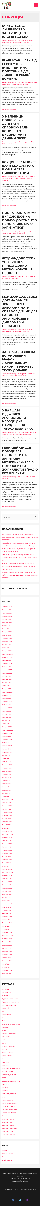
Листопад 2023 (7, 692)
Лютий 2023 (6, 720)
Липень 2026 (6, 610)
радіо (4, 1097)
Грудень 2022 (7, 727)
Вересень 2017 (7, 907)
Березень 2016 (7, 961)
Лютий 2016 (6, 964)
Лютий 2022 (6, 755)
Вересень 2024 (7, 660)
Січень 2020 (6, 828)
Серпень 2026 (7, 606)
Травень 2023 (7, 711)
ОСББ (4, 1078)
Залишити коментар (9, 40)
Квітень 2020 (6, 818)
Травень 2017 (7, 916)
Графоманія (6, 1037)
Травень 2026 (7, 616)
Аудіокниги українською (10, 1002)
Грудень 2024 (7, 651)
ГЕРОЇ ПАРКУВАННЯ (9, 1033)
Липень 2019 (6, 847)
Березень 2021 (7, 790)
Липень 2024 (6, 667)
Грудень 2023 (7, 689)
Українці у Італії (7, 1122)
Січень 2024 (6, 686)
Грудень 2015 (7, 970)
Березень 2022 (7, 752)
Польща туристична (16, 178)
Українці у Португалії (9, 1128)
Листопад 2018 (7, 872)
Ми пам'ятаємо (7, 1071)
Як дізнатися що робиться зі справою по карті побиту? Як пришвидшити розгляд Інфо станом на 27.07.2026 (19, 575)
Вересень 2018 (7, 879)
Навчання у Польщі (9, 1075)
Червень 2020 (7, 812)
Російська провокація (9, 1103)
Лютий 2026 (6, 626)
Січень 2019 (6, 866)
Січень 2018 (6, 901)
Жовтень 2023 (7, 695)
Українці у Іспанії (8, 1119)
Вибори (20, 142)
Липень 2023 (6, 705)
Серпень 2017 (7, 910)
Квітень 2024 (6, 676)
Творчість (5, 1116)
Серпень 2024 (7, 663)
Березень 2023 (7, 717)
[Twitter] (20, 1200)
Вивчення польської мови (11, 1024)
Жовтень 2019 (7, 837)
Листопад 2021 (7, 765)
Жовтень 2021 (7, 768)
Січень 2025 (6, 648)
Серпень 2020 (7, 806)
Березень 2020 (7, 822)
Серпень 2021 (7, 774)
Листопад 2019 (7, 834)
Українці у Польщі (8, 1125)
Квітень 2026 (6, 619)
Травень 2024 (7, 673)
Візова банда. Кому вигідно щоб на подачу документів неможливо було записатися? (19, 220)
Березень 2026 (7, 622)
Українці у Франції (8, 1135)
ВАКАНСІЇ (5, 1008)
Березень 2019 (7, 860)
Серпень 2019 (7, 844)
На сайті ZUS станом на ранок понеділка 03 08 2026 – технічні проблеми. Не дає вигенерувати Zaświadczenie (18, 566)
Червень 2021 (7, 781)
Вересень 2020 (7, 803)
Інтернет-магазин (8, 1046)
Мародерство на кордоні (26, 176)
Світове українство (9, 1113)
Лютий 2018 (6, 897)
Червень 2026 (7, 613)
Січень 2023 (6, 724)
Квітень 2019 (6, 856)
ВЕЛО (4, 1011)
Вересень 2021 (7, 771)
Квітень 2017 (6, 920)
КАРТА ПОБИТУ (7, 1052)
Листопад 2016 (7, 935)
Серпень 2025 (7, 638)
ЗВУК (4, 1043)
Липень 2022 (6, 743)
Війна (4, 1030)
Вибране (5, 1021)
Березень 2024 (7, 679)
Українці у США (7, 1132)
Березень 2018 (7, 894)
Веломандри (6, 1014)
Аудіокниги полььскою (10, 999)
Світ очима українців (9, 1109)
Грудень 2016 (7, 932)
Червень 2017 (7, 913)
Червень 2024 (7, 670)
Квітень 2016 (6, 958)
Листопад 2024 (7, 654)
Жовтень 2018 (7, 875)
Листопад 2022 (7, 730)
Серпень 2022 (7, 739)
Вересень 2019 (7, 841)
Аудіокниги (6, 995)
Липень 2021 (6, 777)
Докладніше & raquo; (9, 109)
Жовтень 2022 (7, 733)
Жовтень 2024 (7, 657)
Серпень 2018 (7, 882)
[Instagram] (27, 1200)
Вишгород (5, 1027)
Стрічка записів (7, 1154)
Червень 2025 (7, 641)
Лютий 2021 (6, 793)
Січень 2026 (6, 629)
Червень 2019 (7, 850)
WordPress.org (7, 1160)
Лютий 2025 (6, 644)
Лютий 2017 (6, 926)
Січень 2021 (6, 796)
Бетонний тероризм (9, 1005)
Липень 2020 (6, 809)
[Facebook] (13, 1200)
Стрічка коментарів (9, 1157)
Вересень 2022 (7, 736)
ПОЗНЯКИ (5, 376)
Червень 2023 (7, 708)
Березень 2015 (7, 973)
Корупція (21, 40)
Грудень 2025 (7, 632)
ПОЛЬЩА (5, 1090)
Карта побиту (7, 1056)
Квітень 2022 (6, 749)
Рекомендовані (7, 1100)
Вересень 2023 (7, 698)
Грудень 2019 (7, 831)
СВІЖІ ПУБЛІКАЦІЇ (8, 1106)
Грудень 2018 (7, 869)
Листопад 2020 (7, 799)
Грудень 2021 (7, 761)
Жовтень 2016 (7, 939)
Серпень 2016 (7, 945)
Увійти (4, 1150)
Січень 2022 (6, 758)
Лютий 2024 (6, 682)
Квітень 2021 (6, 787)
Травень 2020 (7, 815)
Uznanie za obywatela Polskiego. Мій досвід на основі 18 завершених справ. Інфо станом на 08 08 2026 (19, 557)
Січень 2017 (6, 929)
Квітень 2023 (6, 714)
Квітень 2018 (6, 891)
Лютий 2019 (6, 863)
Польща (27, 82)
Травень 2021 (7, 784)
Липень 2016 (6, 948)
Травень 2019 (7, 853)
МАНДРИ (5, 1065)
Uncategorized (22, 374)
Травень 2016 (7, 954)
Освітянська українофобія (11, 1081)
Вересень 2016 (7, 942)
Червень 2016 (7, 951)
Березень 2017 (7, 923)
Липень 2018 (6, 885)
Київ (3, 1059)
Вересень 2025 (7, 635)
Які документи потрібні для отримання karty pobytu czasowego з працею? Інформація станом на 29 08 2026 (20, 537)
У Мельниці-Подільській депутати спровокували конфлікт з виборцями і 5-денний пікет (15, 127)
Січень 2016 (6, 967)
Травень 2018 (7, 888)
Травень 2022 (7, 746)
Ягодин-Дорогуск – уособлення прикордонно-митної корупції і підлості (18, 266)
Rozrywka (5, 989)
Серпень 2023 (7, 701)
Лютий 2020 (6, 825)
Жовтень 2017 (7, 904)
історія (4, 1049)
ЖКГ (3, 1040)
